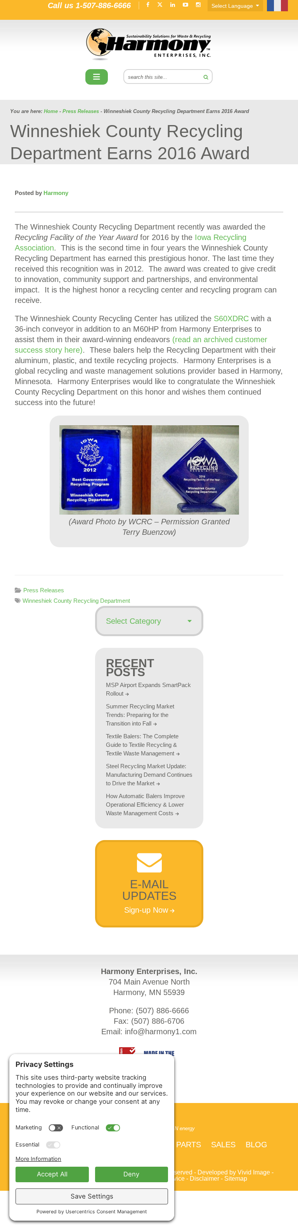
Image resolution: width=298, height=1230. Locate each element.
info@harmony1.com (161, 1031)
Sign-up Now (146, 910)
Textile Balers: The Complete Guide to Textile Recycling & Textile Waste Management (142, 745)
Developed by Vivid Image (234, 1172)
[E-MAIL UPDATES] (149, 870)
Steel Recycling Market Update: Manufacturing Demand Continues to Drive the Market (149, 774)
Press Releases (43, 590)
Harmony (149, 44)
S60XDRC (231, 318)
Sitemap (235, 1178)
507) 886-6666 (164, 1010)
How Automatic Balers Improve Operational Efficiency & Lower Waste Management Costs (145, 804)
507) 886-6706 (159, 1021)
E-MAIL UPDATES (149, 890)
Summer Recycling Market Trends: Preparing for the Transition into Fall (140, 715)
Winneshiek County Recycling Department (76, 600)
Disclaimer (204, 1178)
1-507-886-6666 (103, 5)
